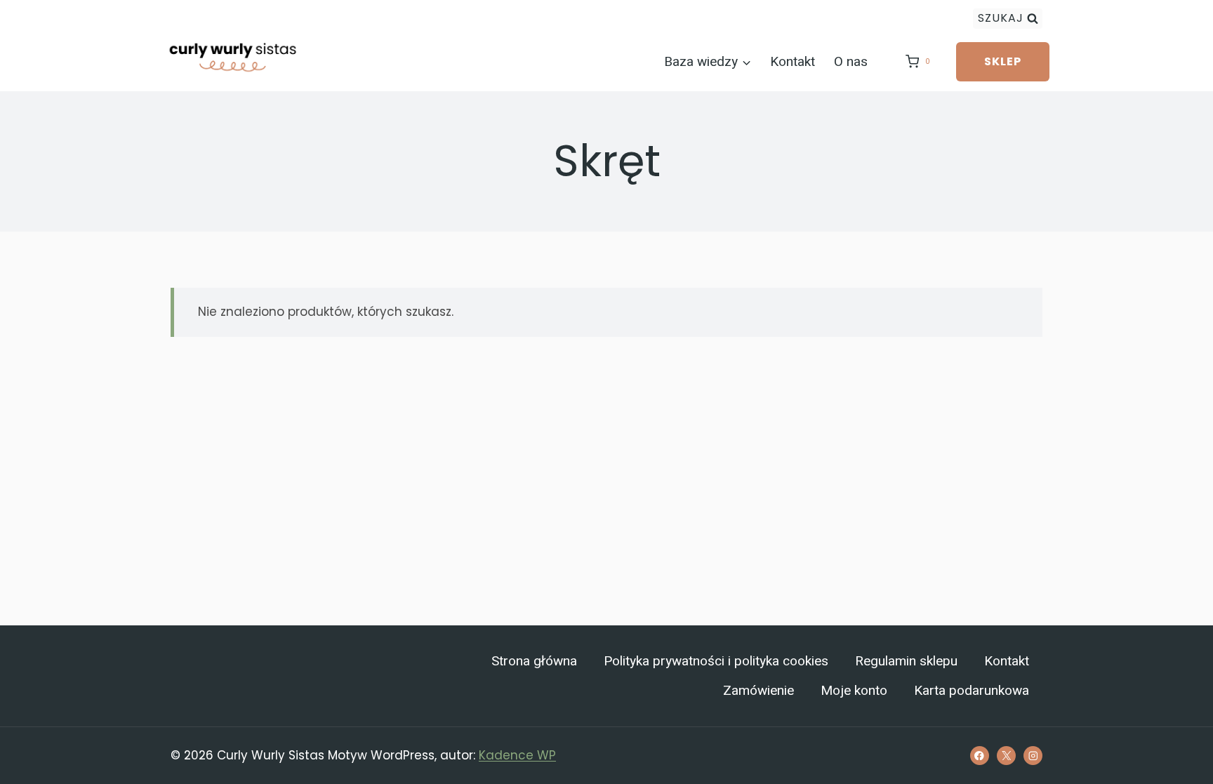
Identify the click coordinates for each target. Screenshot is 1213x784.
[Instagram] (1032, 755)
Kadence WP (517, 755)
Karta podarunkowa (971, 690)
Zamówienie (758, 690)
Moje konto (854, 690)
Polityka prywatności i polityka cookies (716, 661)
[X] (1006, 755)
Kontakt (792, 62)
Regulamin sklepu (906, 661)
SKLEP (1002, 61)
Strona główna (534, 661)
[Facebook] (979, 755)
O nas (851, 62)
